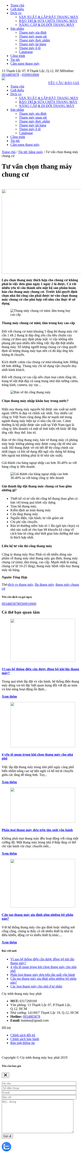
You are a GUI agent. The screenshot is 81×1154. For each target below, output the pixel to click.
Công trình (17, 56)
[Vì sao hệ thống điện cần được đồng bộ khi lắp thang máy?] (42, 661)
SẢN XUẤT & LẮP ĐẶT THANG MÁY (48, 17)
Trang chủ (17, 5)
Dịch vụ (15, 13)
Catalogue (26, 52)
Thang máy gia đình (32, 32)
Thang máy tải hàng (32, 44)
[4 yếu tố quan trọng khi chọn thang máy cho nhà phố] (42, 746)
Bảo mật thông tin (22, 1043)
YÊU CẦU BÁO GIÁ (63, 83)
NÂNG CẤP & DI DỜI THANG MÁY (47, 25)
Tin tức (15, 59)
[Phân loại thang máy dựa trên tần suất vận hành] (42, 821)
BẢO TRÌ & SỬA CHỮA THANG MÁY (48, 21)
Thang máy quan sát (33, 36)
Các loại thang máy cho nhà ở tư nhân (36, 986)
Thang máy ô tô (30, 48)
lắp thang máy (44, 584)
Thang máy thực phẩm (34, 40)
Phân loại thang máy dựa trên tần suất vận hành (37, 830)
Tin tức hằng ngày (30, 152)
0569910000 (30, 75)
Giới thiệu (17, 9)
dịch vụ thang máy (20, 584)
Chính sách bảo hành (24, 1039)
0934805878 (10, 75)
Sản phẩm (17, 28)
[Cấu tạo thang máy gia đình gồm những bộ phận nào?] (42, 906)
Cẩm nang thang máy (25, 63)
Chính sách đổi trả (22, 1035)
